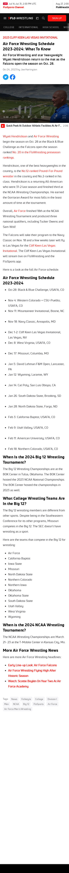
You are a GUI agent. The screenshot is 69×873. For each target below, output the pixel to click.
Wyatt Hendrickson (15, 136)
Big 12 (26, 704)
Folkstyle (26, 699)
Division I (52, 699)
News (14, 699)
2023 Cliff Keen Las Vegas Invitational (30, 37)
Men (6, 704)
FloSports (39, 704)
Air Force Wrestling (46, 136)
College (39, 699)
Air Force (20, 211)
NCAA (16, 704)
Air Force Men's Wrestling (17, 709)
